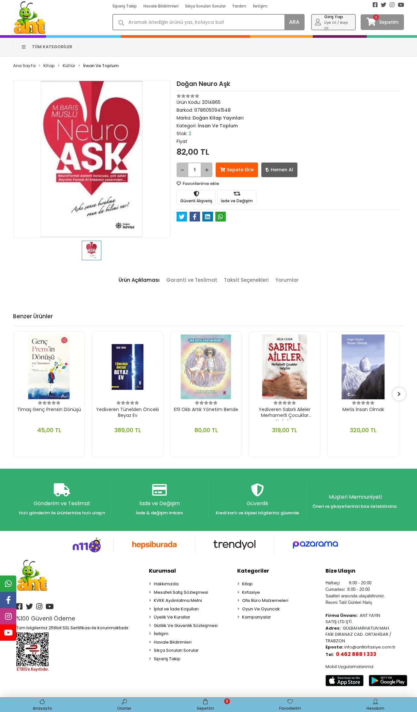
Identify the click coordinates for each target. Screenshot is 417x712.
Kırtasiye (251, 592)
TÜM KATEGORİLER (52, 47)
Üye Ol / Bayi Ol (336, 25)
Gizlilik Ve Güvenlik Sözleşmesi (186, 625)
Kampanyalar (256, 617)
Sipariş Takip (124, 6)
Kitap (247, 584)
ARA (294, 22)
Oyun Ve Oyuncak (261, 609)
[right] (399, 394)
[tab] (139, 280)
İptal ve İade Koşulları (176, 609)
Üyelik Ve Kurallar (172, 617)
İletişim (260, 6)
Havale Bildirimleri (161, 6)
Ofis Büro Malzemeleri (265, 600)
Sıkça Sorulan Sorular (205, 6)
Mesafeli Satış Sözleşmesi (181, 592)
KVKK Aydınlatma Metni (178, 600)
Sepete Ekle (240, 169)
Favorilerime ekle (200, 183)
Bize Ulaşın (340, 571)
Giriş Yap (333, 17)
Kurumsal (162, 571)
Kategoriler (253, 571)
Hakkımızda (166, 584)
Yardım (239, 6)
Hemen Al (282, 169)
